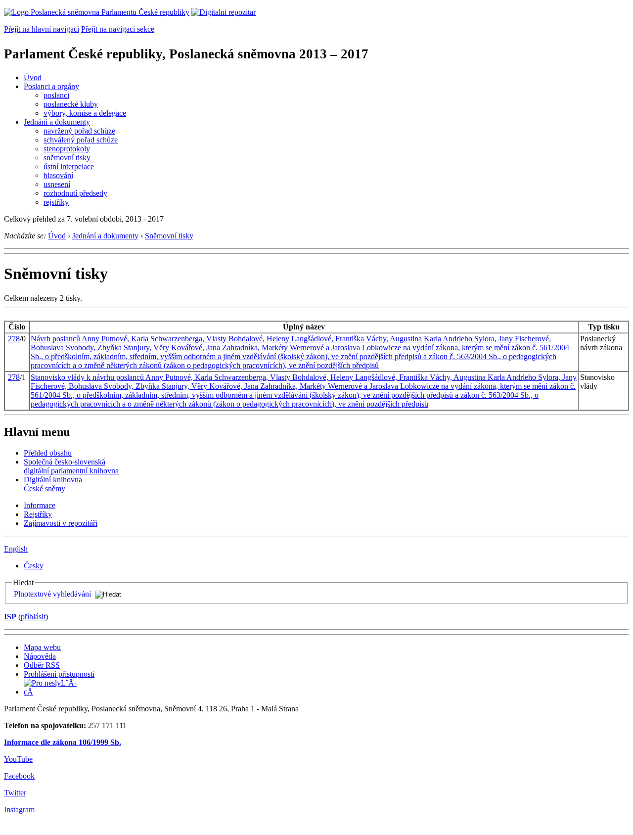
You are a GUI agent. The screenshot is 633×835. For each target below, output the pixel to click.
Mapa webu (42, 647)
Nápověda (40, 656)
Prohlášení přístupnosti (59, 674)
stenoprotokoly (67, 148)
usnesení (57, 184)
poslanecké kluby (71, 104)
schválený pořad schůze (81, 140)
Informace (39, 505)
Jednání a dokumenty (57, 122)
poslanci (56, 95)
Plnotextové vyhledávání (52, 594)
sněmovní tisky (67, 157)
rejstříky (56, 202)
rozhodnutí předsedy (75, 193)
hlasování (58, 175)
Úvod (33, 77)
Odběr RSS (42, 665)
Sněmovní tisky (169, 236)
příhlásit (33, 616)
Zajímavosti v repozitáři (60, 523)
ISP (10, 616)
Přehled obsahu (48, 453)
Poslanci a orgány (51, 86)
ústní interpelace (69, 166)
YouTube (18, 759)
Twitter (15, 793)
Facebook (19, 776)
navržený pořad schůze (79, 131)
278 (14, 338)
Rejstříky (38, 514)
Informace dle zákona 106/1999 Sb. (62, 742)
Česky (34, 565)
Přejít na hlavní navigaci (41, 29)
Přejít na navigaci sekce (117, 29)
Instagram (19, 809)
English (16, 549)
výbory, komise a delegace (85, 113)
